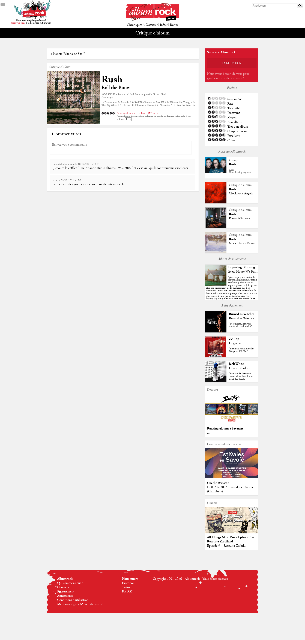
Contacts (63, 587)
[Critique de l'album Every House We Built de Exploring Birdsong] (215, 285)
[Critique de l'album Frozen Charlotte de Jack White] (215, 381)
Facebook (128, 583)
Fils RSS (127, 591)
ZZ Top (234, 339)
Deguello (235, 343)
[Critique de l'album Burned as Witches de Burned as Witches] (215, 331)
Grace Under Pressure (243, 243)
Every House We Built (243, 272)
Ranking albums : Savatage (225, 428)
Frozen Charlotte (240, 368)
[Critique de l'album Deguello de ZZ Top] (215, 356)
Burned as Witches (241, 314)
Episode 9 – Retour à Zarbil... (227, 546)
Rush (111, 79)
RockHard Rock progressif (240, 171)
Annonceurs (65, 596)
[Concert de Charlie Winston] (231, 477)
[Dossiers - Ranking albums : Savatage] (231, 422)
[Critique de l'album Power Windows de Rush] (215, 227)
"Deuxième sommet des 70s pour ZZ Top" (241, 350)
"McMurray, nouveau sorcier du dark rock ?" (240, 325)
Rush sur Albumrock (231, 152)
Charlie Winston (218, 483)
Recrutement (65, 591)
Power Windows (239, 218)
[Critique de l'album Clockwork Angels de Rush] (215, 202)
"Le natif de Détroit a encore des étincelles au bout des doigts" (241, 376)
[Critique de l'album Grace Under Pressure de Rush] (215, 252)
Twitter (127, 587)
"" (232, 291)
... (208, 433)
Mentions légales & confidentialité (80, 604)
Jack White (236, 364)
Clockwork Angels (241, 193)
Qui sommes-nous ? (70, 583)
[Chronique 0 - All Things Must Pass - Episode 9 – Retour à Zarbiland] (231, 523)
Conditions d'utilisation (72, 600)
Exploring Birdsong (241, 267)
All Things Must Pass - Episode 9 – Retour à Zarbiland (230, 539)
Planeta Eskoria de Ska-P (69, 54)
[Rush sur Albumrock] (215, 172)
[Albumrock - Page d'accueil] (152, 20)
